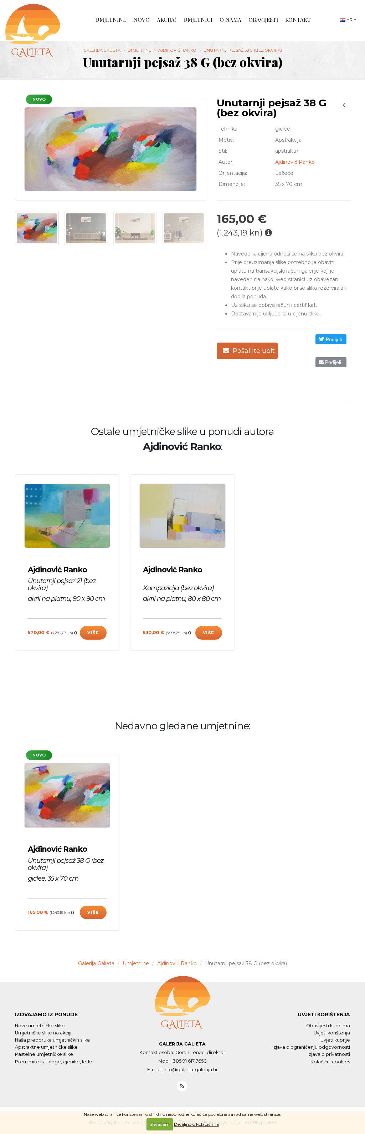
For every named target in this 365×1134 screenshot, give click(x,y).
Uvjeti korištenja (324, 1014)
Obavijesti (263, 19)
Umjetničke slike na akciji (43, 1033)
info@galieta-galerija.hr (191, 1069)
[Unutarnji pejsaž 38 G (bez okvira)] (110, 149)
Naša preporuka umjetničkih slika (52, 1040)
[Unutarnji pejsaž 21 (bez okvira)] (67, 516)
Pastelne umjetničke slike (44, 1054)
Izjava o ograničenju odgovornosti (311, 1047)
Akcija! (166, 19)
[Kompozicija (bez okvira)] (182, 516)
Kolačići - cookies (330, 1061)
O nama (230, 19)
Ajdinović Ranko (177, 50)
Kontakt (298, 19)
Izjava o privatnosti (329, 1054)
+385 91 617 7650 (189, 1061)
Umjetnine (110, 19)
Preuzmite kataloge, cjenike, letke (54, 1061)
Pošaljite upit (253, 351)
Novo (141, 19)
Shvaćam (160, 1124)
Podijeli (332, 362)
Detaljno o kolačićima (196, 1124)
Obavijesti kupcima (328, 1025)
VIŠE (93, 632)
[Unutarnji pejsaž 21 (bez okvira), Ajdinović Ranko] (344, 105)
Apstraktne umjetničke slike (46, 1047)
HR (349, 19)
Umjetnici (197, 19)
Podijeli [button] (333, 339)
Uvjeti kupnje (335, 1040)
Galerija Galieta (102, 50)
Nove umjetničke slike (40, 1025)
